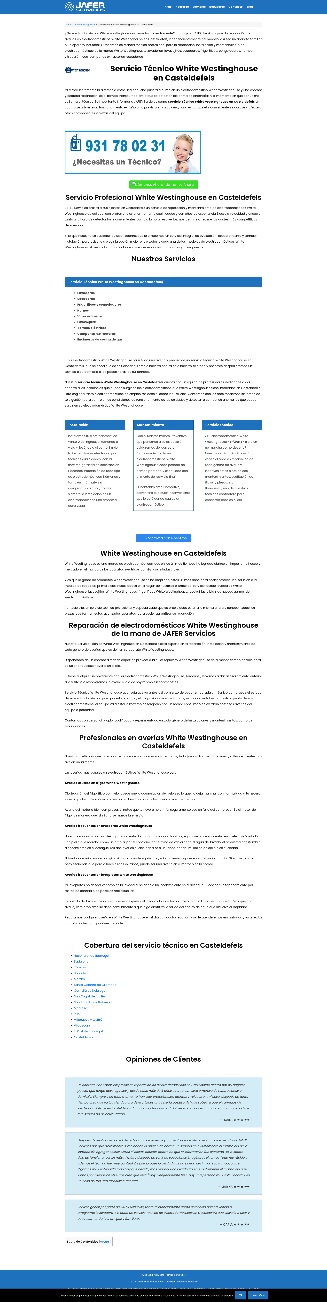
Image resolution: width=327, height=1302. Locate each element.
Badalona (81, 961)
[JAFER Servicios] (86, 7)
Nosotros (182, 7)
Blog (249, 7)
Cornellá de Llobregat (90, 990)
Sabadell (80, 973)
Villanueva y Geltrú (88, 1020)
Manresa (80, 1008)
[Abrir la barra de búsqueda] (258, 7)
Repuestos (217, 7)
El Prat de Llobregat (88, 1031)
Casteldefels (83, 1037)
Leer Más (258, 1295)
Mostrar (105, 1241)
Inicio (168, 7)
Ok (241, 1295)
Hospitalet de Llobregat (91, 956)
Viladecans (82, 1025)
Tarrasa (80, 967)
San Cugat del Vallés (89, 996)
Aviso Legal (147, 1274)
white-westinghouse (84, 24)
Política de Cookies (176, 1274)
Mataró (79, 979)
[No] (322, 1295)
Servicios (199, 7)
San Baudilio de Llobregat (93, 1002)
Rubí (77, 1014)
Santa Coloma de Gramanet (96, 985)
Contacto (235, 7)
